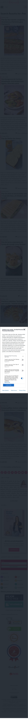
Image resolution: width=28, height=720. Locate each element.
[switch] (22, 360)
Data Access (14, 390)
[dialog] (14, 360)
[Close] (25, 329)
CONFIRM (8, 385)
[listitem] (14, 356)
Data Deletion (5, 390)
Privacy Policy (22, 390)
